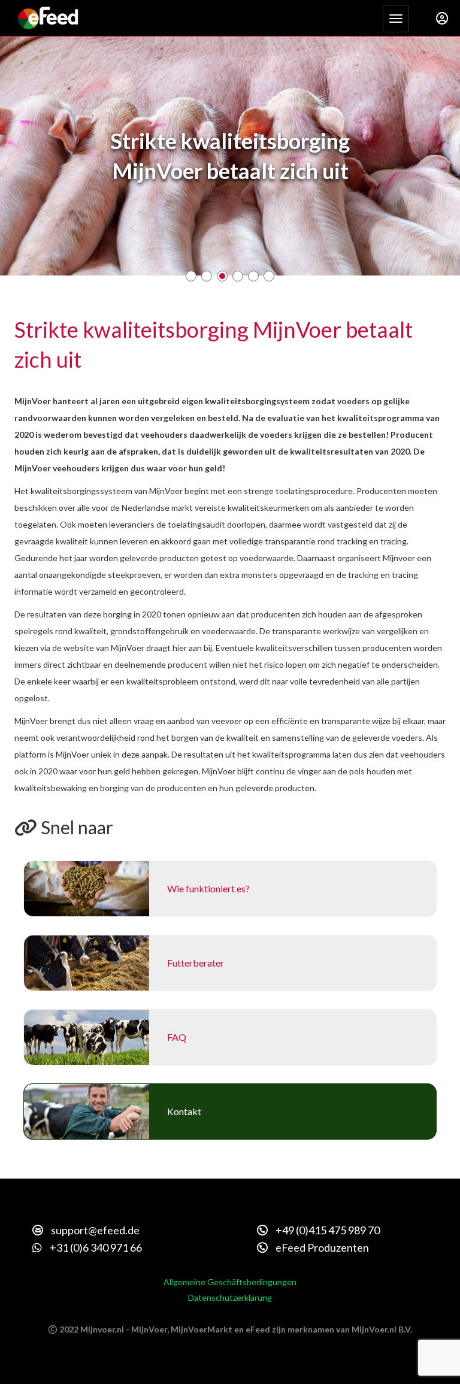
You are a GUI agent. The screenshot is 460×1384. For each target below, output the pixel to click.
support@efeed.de (94, 1230)
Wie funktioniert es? (208, 888)
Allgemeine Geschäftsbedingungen (230, 1282)
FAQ (176, 1037)
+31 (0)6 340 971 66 (95, 1247)
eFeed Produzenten (321, 1247)
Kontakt (184, 1111)
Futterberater (195, 962)
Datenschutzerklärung (230, 1297)
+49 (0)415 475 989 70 (327, 1230)
